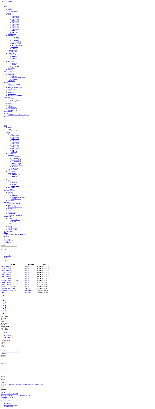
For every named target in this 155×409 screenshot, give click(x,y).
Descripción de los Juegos (8, 290)
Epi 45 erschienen (6, 276)
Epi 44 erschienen (6, 282)
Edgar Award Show (17, 45)
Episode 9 (3, 392)
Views (2, 320)
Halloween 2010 (16, 40)
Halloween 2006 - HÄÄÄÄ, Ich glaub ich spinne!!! (15, 395)
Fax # (2, 386)
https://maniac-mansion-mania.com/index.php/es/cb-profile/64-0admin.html (22, 384)
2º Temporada (15, 17)
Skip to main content (6, 1)
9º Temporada (15, 29)
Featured (10, 9)
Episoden (14, 63)
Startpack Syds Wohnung (8, 286)
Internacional (8, 111)
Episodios (10, 14)
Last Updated (4, 329)
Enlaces (6, 116)
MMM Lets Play (12, 110)
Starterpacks (11, 86)
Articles (7, 256)
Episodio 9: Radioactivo (8, 288)
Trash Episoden (15, 55)
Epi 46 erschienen (6, 274)
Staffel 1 (27, 288)
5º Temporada (15, 22)
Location (3, 353)
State (2, 369)
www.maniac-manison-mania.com (10, 352)
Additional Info (8, 337)
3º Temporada (15, 19)
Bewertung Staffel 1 (6, 272)
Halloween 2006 (16, 39)
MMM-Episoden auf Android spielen (18, 115)
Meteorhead (14, 56)
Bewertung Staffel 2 (6, 268)
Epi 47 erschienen (6, 270)
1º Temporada (15, 16)
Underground (12, 53)
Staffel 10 (14, 30)
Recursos (7, 82)
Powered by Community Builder (10, 399)
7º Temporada (15, 26)
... (5, 300)
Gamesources (12, 94)
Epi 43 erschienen (6, 284)
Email (2, 347)
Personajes (11, 74)
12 (5, 302)
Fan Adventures (12, 50)
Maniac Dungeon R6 (7, 397)
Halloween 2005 (16, 37)
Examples (28, 292)
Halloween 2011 (16, 42)
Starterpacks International (15, 87)
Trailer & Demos (12, 51)
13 (5, 303)
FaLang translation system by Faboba (6, 400)
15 (5, 307)
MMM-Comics (12, 107)
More (5, 332)
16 (5, 308)
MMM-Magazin (12, 108)
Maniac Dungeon (16, 43)
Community (7, 97)
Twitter (10, 105)
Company (3, 363)
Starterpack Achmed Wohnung (9, 280)
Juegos (9, 13)
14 (5, 305)
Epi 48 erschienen (6, 266)
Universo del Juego (9, 71)
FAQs (6, 113)
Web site (3, 350)
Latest (27, 266)
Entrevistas (14, 102)
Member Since (5, 326)
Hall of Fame (11, 68)
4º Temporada (15, 21)
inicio (5, 6)
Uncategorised (29, 290)
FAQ (2, 292)
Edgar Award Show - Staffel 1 (9, 394)
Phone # (3, 382)
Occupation (4, 356)
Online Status (4, 323)
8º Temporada (15, 27)
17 (5, 310)
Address (3, 379)
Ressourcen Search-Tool (15, 95)
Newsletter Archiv (13, 11)
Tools (9, 90)
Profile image (4, 316)
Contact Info (7, 336)
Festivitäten (14, 47)
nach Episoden (12, 89)
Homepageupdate (6, 278)
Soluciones (11, 61)
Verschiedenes (12, 92)
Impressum (7, 403)
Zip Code (3, 373)
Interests (3, 360)
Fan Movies (14, 58)
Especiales (11, 35)
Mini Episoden (12, 34)
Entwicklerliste (15, 100)
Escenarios (11, 73)
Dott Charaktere (16, 79)
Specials (13, 64)
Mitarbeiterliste (8, 406)
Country (3, 376)
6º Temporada (15, 24)
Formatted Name (5, 340)
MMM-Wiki (11, 81)
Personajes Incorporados (18, 77)
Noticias (10, 8)
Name (2, 343)
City (2, 366)
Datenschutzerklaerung (10, 405)
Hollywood (14, 48)
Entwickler (11, 98)
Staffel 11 (14, 32)
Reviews (10, 69)
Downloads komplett (14, 84)
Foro (9, 103)
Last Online (4, 328)
